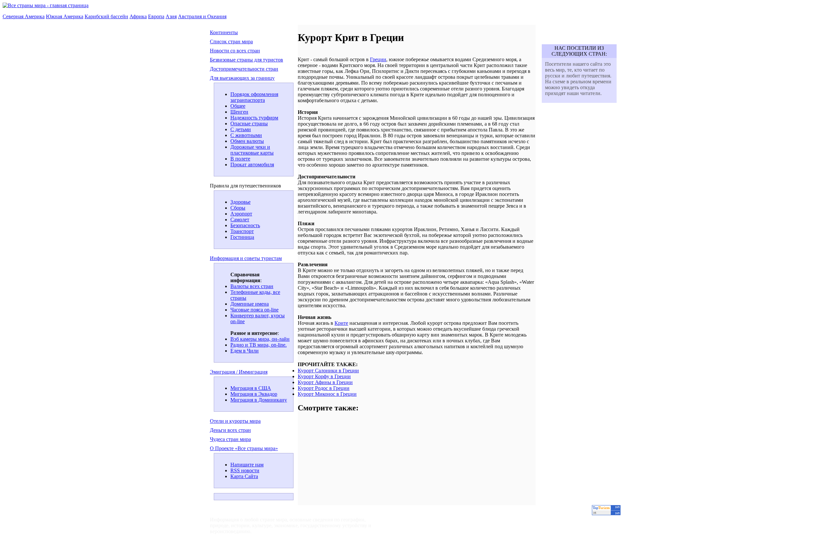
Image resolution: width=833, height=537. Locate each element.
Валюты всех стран (251, 286)
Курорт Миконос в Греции (327, 394)
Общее (237, 106)
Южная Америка (64, 16)
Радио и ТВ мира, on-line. (258, 345)
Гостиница (242, 237)
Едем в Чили (244, 350)
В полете (240, 158)
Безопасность (245, 225)
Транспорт (242, 231)
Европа (156, 16)
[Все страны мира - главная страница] (46, 5)
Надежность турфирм (254, 117)
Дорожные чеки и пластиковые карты (252, 150)
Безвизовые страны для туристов (246, 59)
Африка (138, 16)
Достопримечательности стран (244, 69)
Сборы (237, 208)
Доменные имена (249, 304)
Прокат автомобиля (252, 164)
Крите (341, 323)
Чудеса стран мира (230, 439)
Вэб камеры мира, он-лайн (260, 339)
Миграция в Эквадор (253, 394)
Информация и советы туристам (246, 258)
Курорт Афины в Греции (325, 382)
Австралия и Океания (202, 16)
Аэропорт (241, 213)
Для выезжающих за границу (242, 78)
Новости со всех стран (235, 50)
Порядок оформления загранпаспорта (254, 97)
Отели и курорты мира (235, 421)
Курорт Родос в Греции (323, 388)
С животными (246, 135)
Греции (378, 59)
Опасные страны (249, 123)
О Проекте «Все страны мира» (244, 448)
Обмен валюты (247, 141)
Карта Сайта (244, 476)
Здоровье (240, 202)
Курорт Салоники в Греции (328, 370)
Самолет (239, 219)
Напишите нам (247, 464)
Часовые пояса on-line (254, 309)
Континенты (224, 32)
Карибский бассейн (106, 16)
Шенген (239, 112)
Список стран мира (231, 41)
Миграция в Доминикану (258, 400)
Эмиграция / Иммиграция (238, 372)
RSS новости (244, 470)
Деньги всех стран (230, 430)
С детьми (240, 129)
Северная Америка (24, 16)
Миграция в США (250, 388)
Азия (171, 16)
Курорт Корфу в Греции (324, 376)
